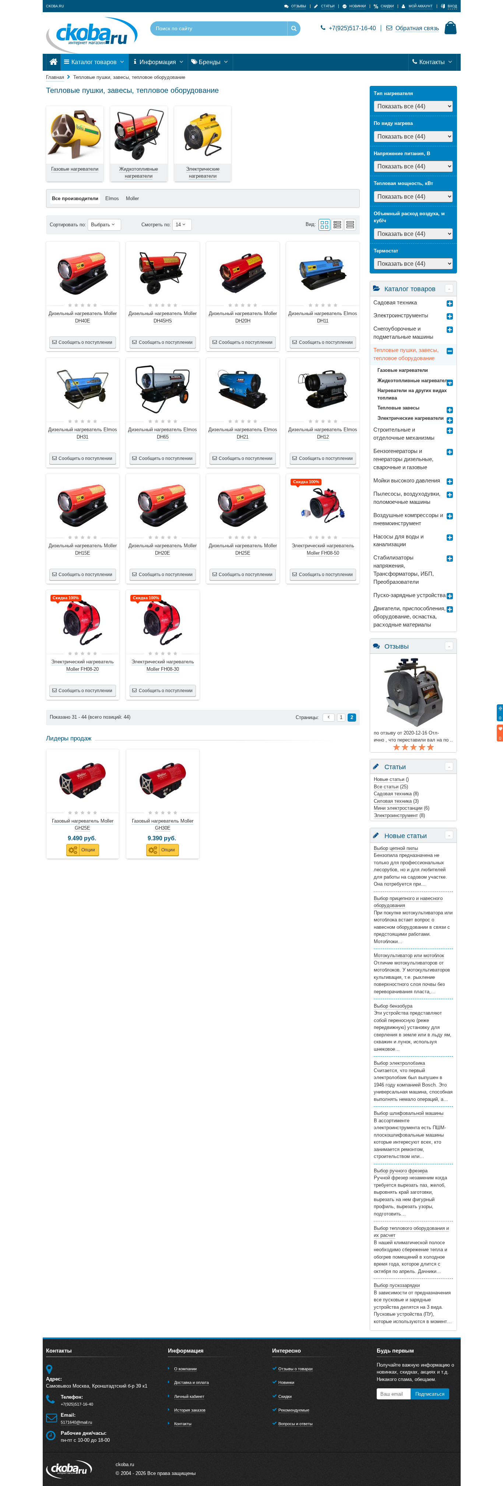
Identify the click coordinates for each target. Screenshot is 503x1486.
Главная (55, 77)
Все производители (75, 198)
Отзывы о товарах (295, 1369)
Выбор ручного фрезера (401, 1170)
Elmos (112, 198)
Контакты (432, 62)
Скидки (285, 1396)
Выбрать (101, 224)
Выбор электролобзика (399, 1063)
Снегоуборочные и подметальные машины (403, 333)
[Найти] (293, 28)
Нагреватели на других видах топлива (412, 394)
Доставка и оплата (191, 1382)
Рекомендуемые (293, 1410)
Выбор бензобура (393, 1006)
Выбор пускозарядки (397, 1285)
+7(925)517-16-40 (352, 28)
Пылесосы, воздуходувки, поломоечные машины (406, 498)
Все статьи (386, 786)
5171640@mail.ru (76, 1422)
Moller (132, 198)
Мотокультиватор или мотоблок (409, 955)
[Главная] (53, 62)
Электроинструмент (396, 815)
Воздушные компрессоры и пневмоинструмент (408, 519)
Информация (157, 62)
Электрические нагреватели (410, 418)
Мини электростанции (398, 808)
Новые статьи (389, 779)
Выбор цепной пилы (396, 848)
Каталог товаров (94, 62)
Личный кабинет (189, 1396)
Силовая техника (393, 801)
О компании (185, 1369)
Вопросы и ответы (295, 1424)
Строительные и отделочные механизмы (404, 434)
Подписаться (429, 1394)
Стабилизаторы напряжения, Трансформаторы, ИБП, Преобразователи (403, 570)
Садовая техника (395, 303)
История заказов (189, 1410)
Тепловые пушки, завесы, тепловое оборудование (406, 354)
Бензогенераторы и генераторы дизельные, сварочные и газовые (403, 459)
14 (179, 224)
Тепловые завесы (398, 408)
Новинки (286, 1382)
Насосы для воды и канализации (398, 541)
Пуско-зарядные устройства (409, 595)
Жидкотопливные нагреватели (413, 380)
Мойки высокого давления (406, 481)
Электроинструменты (400, 315)
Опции (88, 849)
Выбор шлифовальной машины (408, 1113)
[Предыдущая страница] (329, 718)
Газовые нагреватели (402, 370)
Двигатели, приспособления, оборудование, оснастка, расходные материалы (409, 617)
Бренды (209, 62)
